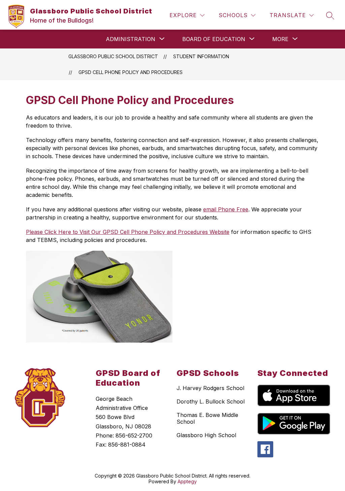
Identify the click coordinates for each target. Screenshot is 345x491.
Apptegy (187, 481)
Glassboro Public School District (113, 56)
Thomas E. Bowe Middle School (207, 418)
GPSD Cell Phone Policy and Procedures (131, 72)
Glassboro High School (206, 435)
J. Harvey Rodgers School (210, 388)
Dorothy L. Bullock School (211, 401)
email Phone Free (225, 209)
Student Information (201, 56)
